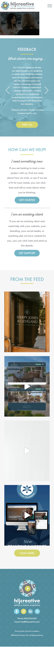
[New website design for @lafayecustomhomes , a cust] (27, 386)
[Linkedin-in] (30, 611)
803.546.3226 (30, 618)
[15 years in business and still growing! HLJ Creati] (27, 451)
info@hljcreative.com (30, 622)
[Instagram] (23, 611)
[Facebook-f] (16, 611)
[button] (8, 90)
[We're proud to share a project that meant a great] (27, 515)
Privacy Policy (20, 631)
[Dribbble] (37, 611)
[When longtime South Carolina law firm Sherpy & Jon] (27, 322)
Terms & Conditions (32, 631)
